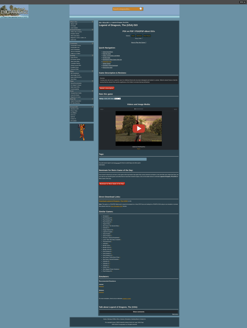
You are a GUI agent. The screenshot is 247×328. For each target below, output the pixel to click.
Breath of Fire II (107, 247)
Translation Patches (75, 63)
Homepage (73, 25)
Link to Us (73, 114)
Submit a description (107, 88)
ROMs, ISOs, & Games (76, 31)
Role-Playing (147, 35)
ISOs (100, 22)
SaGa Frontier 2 (107, 235)
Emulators (128, 319)
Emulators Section (75, 33)
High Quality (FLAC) (75, 75)
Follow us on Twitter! (75, 53)
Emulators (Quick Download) (110, 65)
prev (101, 109)
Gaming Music (135, 319)
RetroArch (101, 286)
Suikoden (106, 243)
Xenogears (106, 216)
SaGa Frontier (107, 233)
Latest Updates (74, 27)
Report (138, 148)
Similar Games (107, 63)
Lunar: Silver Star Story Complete (112, 239)
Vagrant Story (107, 224)
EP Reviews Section (75, 59)
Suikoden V (106, 265)
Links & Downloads (75, 49)
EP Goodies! (74, 120)
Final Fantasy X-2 (108, 255)
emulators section (126, 298)
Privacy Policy (74, 110)
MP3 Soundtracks (75, 73)
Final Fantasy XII (108, 271)
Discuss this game (107, 67)
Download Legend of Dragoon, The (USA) (113, 201)
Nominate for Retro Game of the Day (112, 59)
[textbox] (127, 9)
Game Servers (74, 57)
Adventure (139, 35)
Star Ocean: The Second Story (111, 226)
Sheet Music (74, 79)
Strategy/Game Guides (76, 93)
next (175, 109)
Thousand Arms (107, 241)
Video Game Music (75, 35)
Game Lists (73, 39)
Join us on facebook (75, 51)
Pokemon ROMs (75, 69)
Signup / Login (74, 23)
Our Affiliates (74, 112)
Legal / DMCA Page (139, 322)
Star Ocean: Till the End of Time (111, 257)
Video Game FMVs (75, 87)
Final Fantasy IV (107, 251)
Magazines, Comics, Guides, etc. (78, 37)
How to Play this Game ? (138, 42)
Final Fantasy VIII (108, 220)
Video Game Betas (75, 61)
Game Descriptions (108, 52)
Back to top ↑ (175, 314)
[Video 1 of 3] (139, 128)
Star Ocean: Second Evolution (111, 259)
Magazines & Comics (76, 97)
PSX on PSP (106, 22)
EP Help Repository (75, 103)
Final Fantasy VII (108, 218)
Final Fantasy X (107, 253)
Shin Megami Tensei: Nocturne (111, 269)
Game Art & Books (75, 95)
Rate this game (107, 53)
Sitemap (109, 319)
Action (133, 35)
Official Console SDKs (76, 65)
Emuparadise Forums (76, 45)
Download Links (107, 61)
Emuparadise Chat (75, 47)
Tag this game (106, 57)
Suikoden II (106, 227)
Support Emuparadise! (76, 101)
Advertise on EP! (75, 108)
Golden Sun (106, 267)
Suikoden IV (106, 263)
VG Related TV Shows (76, 85)
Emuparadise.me (123, 324)
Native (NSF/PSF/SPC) (76, 77)
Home (105, 319)
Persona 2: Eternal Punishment (111, 237)
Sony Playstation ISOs (116, 206)
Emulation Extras (75, 67)
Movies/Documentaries (76, 83)
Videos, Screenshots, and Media (111, 55)
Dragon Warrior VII (108, 230)
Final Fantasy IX (107, 222)
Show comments (138, 312)
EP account (117, 163)
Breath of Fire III (107, 249)
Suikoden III (106, 261)
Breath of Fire (107, 245)
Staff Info (73, 116)
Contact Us (73, 118)
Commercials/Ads (75, 89)
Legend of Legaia (108, 231)
